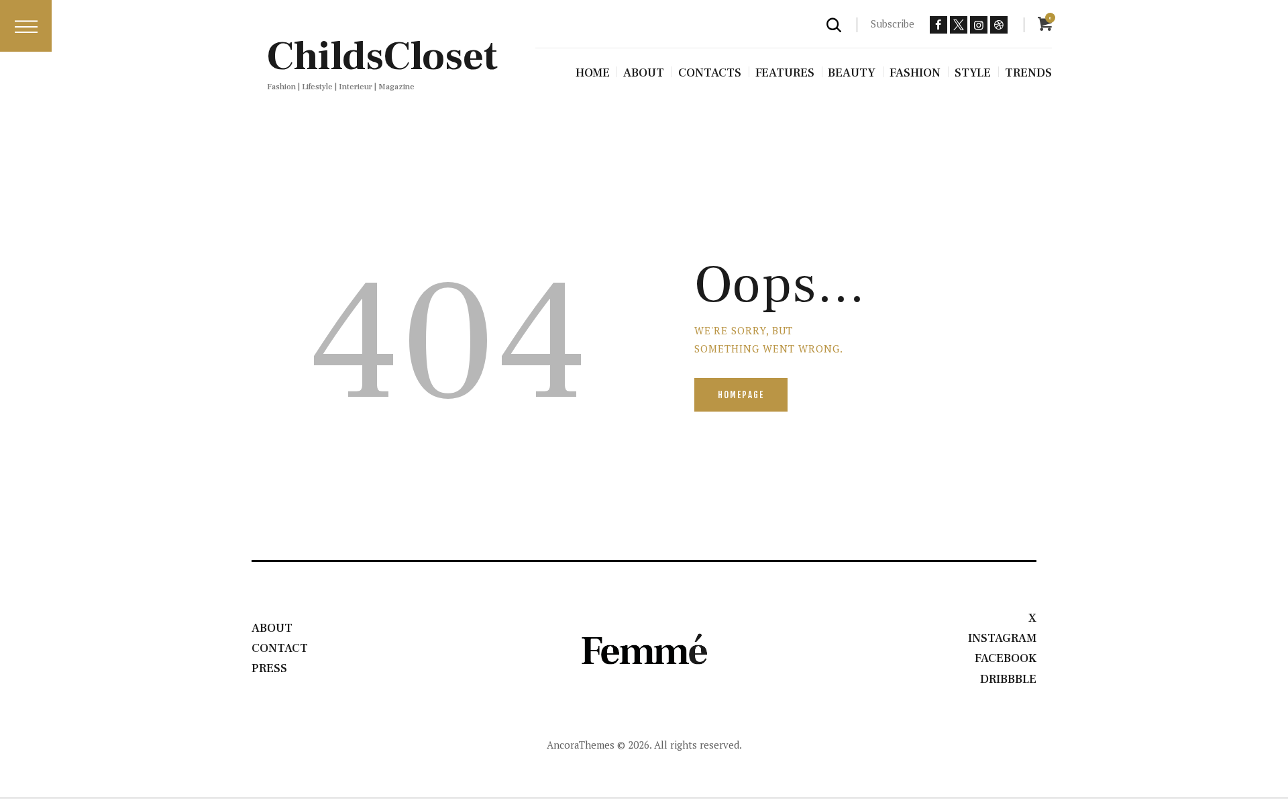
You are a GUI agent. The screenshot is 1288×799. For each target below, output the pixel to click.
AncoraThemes (580, 744)
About (272, 628)
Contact (280, 648)
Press (269, 668)
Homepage (741, 394)
